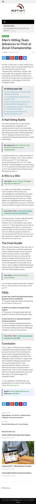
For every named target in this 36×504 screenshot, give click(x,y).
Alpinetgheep (14, 385)
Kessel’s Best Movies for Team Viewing (15, 424)
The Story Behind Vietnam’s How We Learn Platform (16, 473)
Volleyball (5, 36)
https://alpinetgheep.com (19, 391)
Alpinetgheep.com (17, 500)
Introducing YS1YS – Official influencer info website (16, 466)
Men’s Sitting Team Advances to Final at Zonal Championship (17, 147)
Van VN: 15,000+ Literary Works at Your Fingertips (16, 435)
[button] (3, 1)
